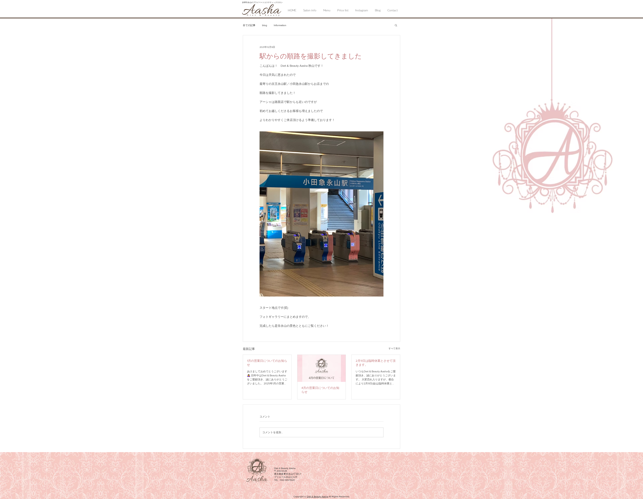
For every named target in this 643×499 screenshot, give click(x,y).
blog (264, 25)
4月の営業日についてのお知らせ (320, 390)
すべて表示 (394, 348)
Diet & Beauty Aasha (317, 496)
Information (280, 25)
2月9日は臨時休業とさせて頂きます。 (376, 362)
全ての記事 (249, 25)
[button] (396, 25)
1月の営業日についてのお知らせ (267, 362)
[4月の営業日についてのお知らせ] (321, 368)
